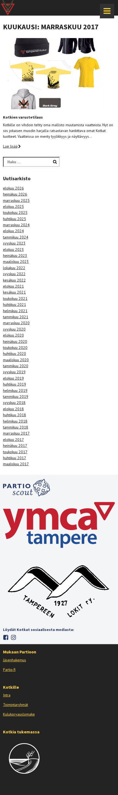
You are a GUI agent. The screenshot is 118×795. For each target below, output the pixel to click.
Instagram (13, 637)
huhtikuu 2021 (14, 304)
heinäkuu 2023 (15, 255)
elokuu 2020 (13, 335)
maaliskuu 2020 (16, 359)
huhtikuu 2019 (14, 384)
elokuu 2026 (13, 188)
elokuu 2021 (13, 286)
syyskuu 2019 (14, 371)
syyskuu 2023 (14, 243)
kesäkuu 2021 (14, 292)
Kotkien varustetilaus (23, 117)
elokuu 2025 (13, 206)
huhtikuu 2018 (14, 414)
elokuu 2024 (13, 230)
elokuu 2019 (13, 378)
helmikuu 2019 (15, 390)
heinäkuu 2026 (15, 194)
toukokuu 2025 (15, 212)
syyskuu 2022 (14, 273)
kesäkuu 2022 (14, 280)
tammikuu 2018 (15, 427)
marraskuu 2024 (16, 224)
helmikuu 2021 (15, 310)
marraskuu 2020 (16, 322)
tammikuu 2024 (15, 237)
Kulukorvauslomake (19, 714)
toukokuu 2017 (15, 451)
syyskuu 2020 (14, 329)
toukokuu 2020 (15, 347)
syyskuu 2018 (14, 402)
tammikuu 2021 (15, 316)
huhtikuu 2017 (14, 457)
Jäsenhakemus (14, 660)
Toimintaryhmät (15, 704)
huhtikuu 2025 (14, 218)
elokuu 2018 (13, 408)
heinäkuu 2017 (15, 445)
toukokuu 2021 (15, 298)
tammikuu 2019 (15, 396)
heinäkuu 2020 (15, 341)
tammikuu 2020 (15, 365)
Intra (6, 695)
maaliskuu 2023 (16, 261)
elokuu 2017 (13, 439)
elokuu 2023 (13, 249)
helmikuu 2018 (15, 421)
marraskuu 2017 (16, 433)
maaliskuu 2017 (16, 463)
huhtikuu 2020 (14, 353)
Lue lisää (10, 146)
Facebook (6, 637)
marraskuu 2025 (16, 200)
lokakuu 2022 (14, 267)
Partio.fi (9, 669)
